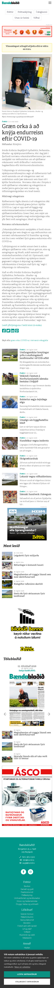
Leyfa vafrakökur (27, 974)
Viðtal (36, 17)
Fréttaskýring (25, 12)
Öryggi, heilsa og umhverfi (27, 904)
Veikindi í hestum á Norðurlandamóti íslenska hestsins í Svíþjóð (34, 378)
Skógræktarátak (29, 458)
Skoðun (27, 886)
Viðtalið (27, 932)
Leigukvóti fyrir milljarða (26, 555)
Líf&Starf (27, 909)
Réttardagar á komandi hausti (29, 565)
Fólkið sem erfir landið (27, 926)
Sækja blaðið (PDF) (27, 670)
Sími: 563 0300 (28, 857)
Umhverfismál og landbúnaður (27, 898)
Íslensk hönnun (27, 914)
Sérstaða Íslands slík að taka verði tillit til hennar (30, 757)
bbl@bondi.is (28, 860)
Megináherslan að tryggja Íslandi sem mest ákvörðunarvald (32, 575)
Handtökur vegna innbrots (34, 440)
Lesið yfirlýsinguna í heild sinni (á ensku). (22, 325)
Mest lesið (11, 546)
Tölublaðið (12, 659)
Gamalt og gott (27, 889)
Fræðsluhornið (27, 892)
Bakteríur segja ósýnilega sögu (33, 401)
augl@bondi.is (28, 863)
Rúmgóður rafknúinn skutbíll (28, 584)
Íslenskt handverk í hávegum (35, 494)
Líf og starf (27, 929)
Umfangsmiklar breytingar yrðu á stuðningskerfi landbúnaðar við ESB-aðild (34, 355)
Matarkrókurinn (27, 917)
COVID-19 (25, 340)
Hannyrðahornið (27, 920)
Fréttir (10, 12)
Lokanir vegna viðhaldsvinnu (35, 476)
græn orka (15, 340)
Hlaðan (27, 948)
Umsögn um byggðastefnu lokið (34, 421)
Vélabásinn (27, 938)
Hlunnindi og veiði (27, 935)
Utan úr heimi (22, 17)
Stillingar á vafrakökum (27, 982)
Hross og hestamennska (27, 901)
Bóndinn (27, 923)
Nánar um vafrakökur (22, 967)
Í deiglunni (41, 12)
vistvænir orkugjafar (39, 340)
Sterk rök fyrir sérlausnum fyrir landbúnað (29, 594)
